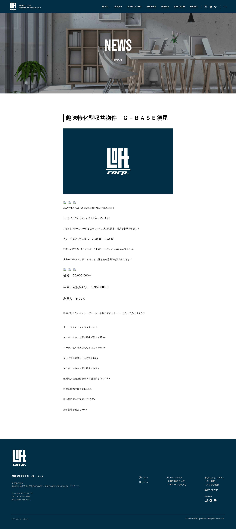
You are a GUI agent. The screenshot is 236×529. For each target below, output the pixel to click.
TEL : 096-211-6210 (21, 496)
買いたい (105, 7)
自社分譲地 (151, 7)
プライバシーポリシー (21, 519)
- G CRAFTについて (176, 484)
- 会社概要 (210, 481)
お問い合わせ (179, 7)
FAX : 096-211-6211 (21, 499)
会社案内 (165, 7)
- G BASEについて (176, 481)
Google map (74, 485)
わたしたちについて (214, 477)
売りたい (118, 7)
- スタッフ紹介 (212, 484)
